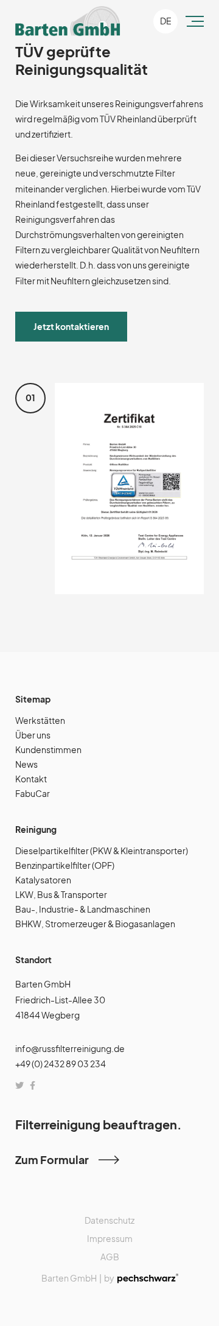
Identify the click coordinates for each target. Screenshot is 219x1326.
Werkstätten (40, 720)
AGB (109, 1256)
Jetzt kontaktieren (71, 326)
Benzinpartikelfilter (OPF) (64, 865)
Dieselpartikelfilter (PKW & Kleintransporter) (101, 850)
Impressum (110, 1238)
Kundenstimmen (48, 749)
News (26, 764)
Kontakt (31, 778)
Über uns (32, 734)
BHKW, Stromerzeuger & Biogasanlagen (95, 923)
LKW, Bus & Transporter (61, 894)
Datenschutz (109, 1220)
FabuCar (32, 793)
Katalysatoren (43, 879)
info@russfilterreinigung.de (70, 1048)
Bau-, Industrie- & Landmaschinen (82, 908)
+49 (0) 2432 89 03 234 (60, 1063)
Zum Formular (52, 1159)
